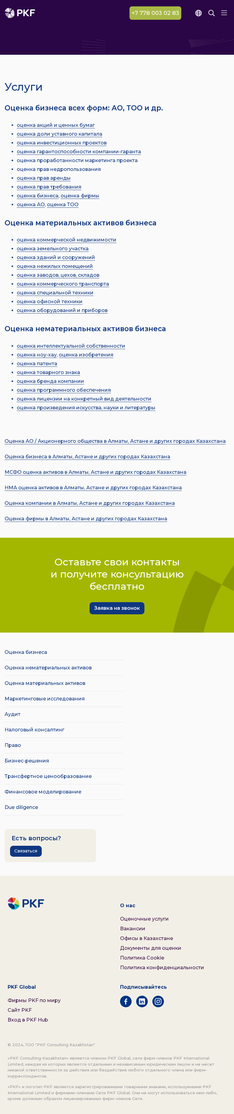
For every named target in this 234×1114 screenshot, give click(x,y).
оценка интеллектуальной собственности (71, 346)
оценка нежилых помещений (55, 266)
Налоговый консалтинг (34, 730)
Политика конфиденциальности (162, 967)
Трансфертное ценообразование (48, 776)
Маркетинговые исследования (45, 699)
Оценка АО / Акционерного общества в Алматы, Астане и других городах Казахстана (115, 441)
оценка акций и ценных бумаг (56, 125)
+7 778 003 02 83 (155, 13)
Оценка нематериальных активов (48, 668)
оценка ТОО (63, 204)
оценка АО (31, 204)
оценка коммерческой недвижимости (66, 240)
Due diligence (21, 807)
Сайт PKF (20, 1010)
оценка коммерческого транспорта (63, 284)
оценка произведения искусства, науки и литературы (86, 408)
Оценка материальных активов (45, 683)
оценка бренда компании (50, 381)
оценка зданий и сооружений (56, 257)
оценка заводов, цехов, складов (58, 275)
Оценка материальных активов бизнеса (81, 223)
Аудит (12, 714)
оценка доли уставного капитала (59, 134)
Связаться (25, 851)
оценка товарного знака (48, 372)
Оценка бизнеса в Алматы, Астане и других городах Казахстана (87, 457)
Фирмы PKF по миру (34, 1000)
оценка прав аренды (44, 178)
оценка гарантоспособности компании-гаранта (79, 151)
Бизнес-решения (27, 761)
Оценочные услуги (144, 919)
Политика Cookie (142, 958)
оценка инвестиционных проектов (62, 143)
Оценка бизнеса (26, 652)
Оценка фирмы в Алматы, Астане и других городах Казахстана (86, 519)
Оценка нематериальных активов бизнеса (85, 328)
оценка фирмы (80, 196)
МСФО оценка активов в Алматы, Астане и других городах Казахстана (95, 472)
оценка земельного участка (53, 249)
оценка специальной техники (55, 293)
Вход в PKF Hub (28, 1020)
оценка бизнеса (37, 196)
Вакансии (132, 929)
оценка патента (37, 363)
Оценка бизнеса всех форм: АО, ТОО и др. (84, 108)
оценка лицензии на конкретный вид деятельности (84, 399)
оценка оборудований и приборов (62, 310)
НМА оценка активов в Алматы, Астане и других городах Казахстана (93, 488)
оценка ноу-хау (37, 355)
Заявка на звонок (117, 608)
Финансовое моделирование (43, 792)
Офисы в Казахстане (146, 938)
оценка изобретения (86, 355)
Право (13, 745)
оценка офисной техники (50, 301)
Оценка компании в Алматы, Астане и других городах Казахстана (90, 503)
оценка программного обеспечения (64, 390)
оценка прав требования (49, 187)
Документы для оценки (150, 948)
